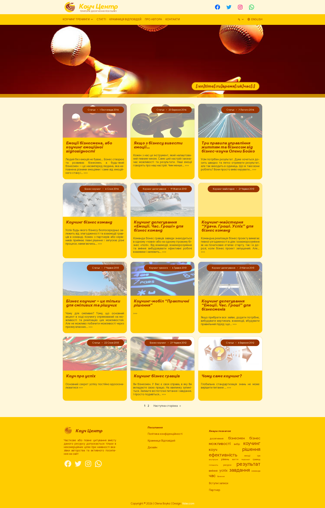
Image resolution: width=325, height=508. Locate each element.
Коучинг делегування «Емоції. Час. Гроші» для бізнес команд (158, 226)
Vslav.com (188, 503)
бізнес (254, 438)
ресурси (227, 465)
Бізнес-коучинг (93, 188)
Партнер (214, 490)
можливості (220, 443)
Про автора (153, 19)
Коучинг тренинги (76, 19)
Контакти (172, 19)
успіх (223, 470)
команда (256, 471)
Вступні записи (218, 483)
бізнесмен (236, 438)
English (256, 19)
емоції (247, 455)
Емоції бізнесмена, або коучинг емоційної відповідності (89, 147)
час (212, 475)
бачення (221, 476)
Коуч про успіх (81, 376)
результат (248, 464)
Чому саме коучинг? (222, 376)
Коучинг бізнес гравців (157, 376)
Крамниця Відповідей (125, 19)
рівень (225, 459)
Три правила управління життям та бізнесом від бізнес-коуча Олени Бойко (228, 147)
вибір (237, 444)
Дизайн (152, 447)
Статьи (91, 109)
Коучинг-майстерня (223, 188)
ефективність (223, 455)
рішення (251, 449)
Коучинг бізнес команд (89, 222)
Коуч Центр (98, 6)
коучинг (251, 443)
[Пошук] (241, 19)
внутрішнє (213, 459)
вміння (213, 470)
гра (258, 455)
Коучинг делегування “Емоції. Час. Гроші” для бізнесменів (226, 305)
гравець (256, 459)
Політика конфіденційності (165, 434)
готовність (213, 465)
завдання (239, 470)
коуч (213, 449)
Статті (101, 19)
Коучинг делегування (154, 188)
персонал (245, 459)
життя (235, 459)
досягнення (216, 438)
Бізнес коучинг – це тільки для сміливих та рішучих (93, 303)
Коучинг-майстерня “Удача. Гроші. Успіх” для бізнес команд (227, 226)
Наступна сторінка (167, 406)
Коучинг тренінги (158, 267)
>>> (86, 173)
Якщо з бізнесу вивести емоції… (158, 145)
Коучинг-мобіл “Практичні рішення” (161, 303)
